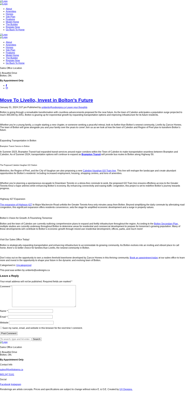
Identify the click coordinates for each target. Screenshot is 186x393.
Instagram (16, 384)
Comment (5, 286)
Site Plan (10, 16)
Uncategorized (23, 265)
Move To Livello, (46, 100)
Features (10, 19)
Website (4, 322)
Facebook (5, 384)
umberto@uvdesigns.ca (53, 107)
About (9, 9)
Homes (9, 14)
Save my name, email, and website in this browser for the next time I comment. (42, 328)
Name (4, 311)
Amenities (11, 11)
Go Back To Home (15, 29)
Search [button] (36, 339)
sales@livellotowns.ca (11, 369)
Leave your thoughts (76, 107)
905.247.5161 (7, 374)
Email (3, 317)
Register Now (13, 27)
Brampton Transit (91, 154)
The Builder (12, 24)
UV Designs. (126, 389)
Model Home (12, 22)
